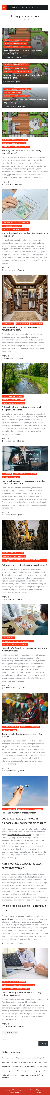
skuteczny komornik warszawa (16, 96)
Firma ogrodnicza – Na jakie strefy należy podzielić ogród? (22, 76)
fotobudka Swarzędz (30, 727)
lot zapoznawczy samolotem (19, 834)
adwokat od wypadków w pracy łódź (18, 641)
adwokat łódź (8, 637)
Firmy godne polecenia (25, 16)
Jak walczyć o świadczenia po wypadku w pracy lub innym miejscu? (24, 649)
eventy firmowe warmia (13, 396)
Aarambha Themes (41, 1091)
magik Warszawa (9, 730)
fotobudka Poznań (10, 727)
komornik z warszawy (13, 92)
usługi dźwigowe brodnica (14, 556)
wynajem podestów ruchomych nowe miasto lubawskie (21, 560)
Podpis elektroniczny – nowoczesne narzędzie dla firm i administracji (23, 482)
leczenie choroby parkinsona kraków (18, 985)
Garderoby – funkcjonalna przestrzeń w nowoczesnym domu (21, 328)
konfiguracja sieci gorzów (25, 474)
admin (20, 81)
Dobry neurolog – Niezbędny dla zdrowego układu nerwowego (22, 993)
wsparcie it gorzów (11, 477)
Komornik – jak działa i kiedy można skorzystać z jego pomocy (25, 101)
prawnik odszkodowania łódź (15, 644)
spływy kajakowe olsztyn (13, 403)
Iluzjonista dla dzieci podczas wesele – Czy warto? (22, 735)
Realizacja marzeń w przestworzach (19, 813)
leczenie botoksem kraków (14, 982)
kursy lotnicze (9, 809)
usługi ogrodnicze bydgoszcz (16, 65)
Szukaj (4, 1039)
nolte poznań (22, 323)
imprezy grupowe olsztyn (13, 400)
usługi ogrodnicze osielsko (15, 68)
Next (46, 29)
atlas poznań (8, 323)
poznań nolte (36, 323)
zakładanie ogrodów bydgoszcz (17, 71)
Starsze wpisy (11, 1032)
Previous (37, 7)
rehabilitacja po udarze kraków (16, 989)
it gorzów (7, 474)
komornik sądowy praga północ (17, 89)
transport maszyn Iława (13, 553)
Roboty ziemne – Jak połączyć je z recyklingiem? (24, 565)
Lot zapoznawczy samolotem (30, 809)
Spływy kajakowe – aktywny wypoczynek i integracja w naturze (22, 408)
